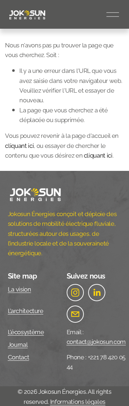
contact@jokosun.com (96, 341)
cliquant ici (19, 145)
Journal (18, 344)
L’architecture (25, 310)
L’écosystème (26, 331)
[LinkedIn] (96, 292)
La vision (19, 288)
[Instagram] (75, 292)
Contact (18, 356)
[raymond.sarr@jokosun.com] (75, 314)
